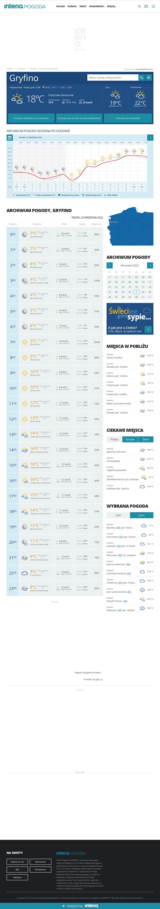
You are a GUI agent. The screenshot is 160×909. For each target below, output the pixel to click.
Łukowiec (121, 544)
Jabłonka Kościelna (116, 450)
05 (109, 282)
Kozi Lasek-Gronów (119, 590)
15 (130, 287)
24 (143, 292)
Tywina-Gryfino (114, 356)
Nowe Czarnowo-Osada (119, 402)
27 (116, 296)
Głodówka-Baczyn (122, 478)
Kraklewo (118, 487)
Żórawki (117, 365)
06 (116, 282)
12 (109, 287)
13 (116, 287)
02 (136, 277)
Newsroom (40, 862)
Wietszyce (121, 609)
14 (123, 287)
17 (143, 287)
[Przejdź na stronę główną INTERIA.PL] (13, 6)
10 (143, 282)
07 (123, 282)
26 (109, 296)
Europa (72, 6)
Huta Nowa (122, 535)
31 (123, 277)
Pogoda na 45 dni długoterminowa (79, 118)
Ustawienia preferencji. (70, 898)
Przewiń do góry (91, 679)
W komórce (40, 869)
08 (130, 282)
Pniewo (117, 393)
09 (136, 282)
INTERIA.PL (105, 898)
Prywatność (84, 898)
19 (109, 292)
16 (136, 287)
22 (130, 292)
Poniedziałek (135, 87)
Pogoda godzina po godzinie (31, 118)
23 (136, 292)
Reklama (17, 877)
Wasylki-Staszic (117, 599)
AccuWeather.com (144, 69)
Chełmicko (122, 581)
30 (116, 277)
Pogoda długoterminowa (87, 672)
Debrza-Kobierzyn (118, 563)
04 (150, 277)
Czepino (117, 384)
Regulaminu (55, 898)
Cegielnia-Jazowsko (116, 469)
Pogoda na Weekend (128, 118)
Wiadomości (96, 6)
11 (150, 282)
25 (150, 292)
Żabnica (117, 374)
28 (123, 296)
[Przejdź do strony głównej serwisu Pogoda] (35, 6)
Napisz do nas (17, 862)
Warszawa (121, 554)
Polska (60, 6)
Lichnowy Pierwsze (119, 572)
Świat (83, 6)
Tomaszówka (113, 459)
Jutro (108, 87)
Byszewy (122, 526)
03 (143, 277)
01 (130, 277)
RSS (17, 869)
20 (116, 292)
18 (150, 287)
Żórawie (117, 411)
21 (123, 292)
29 (109, 277)
